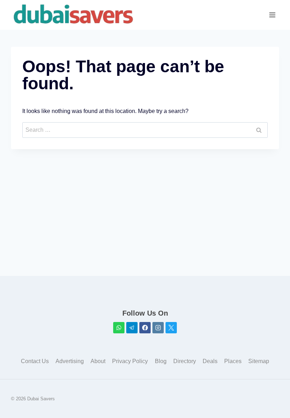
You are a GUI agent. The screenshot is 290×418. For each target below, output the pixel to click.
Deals (210, 361)
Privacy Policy (130, 361)
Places (233, 361)
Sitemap (258, 361)
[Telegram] (132, 327)
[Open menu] (272, 15)
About (98, 361)
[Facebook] (145, 327)
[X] (171, 327)
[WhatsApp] (118, 327)
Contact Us (35, 361)
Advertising (70, 361)
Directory (184, 361)
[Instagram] (158, 327)
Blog (161, 361)
